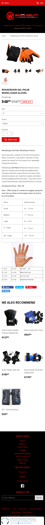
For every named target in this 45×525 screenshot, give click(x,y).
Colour (4, 119)
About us (22, 444)
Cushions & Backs (35, 509)
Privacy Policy (22, 447)
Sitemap (22, 463)
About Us (29, 25)
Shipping (22, 476)
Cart (41, 3)
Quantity (5, 129)
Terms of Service (22, 456)
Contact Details (22, 481)
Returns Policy (22, 459)
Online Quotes (16, 512)
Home (4, 36)
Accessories (22, 509)
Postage (22, 450)
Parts (14, 509)
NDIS (23, 25)
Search (22, 440)
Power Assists (27, 512)
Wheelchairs (6, 509)
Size (3, 109)
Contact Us (39, 25)
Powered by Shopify (29, 516)
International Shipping (23, 453)
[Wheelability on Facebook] (22, 486)
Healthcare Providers (11, 25)
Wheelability (16, 516)
